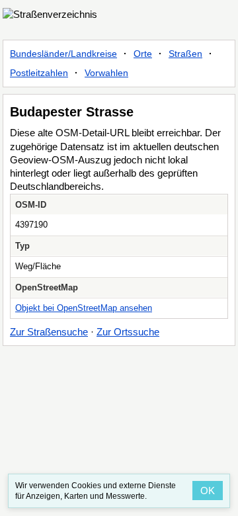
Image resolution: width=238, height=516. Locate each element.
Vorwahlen (106, 72)
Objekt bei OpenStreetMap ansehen (83, 308)
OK (207, 490)
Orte (143, 53)
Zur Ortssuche (128, 331)
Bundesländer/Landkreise (63, 53)
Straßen (185, 53)
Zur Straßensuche (49, 331)
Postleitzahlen (39, 72)
